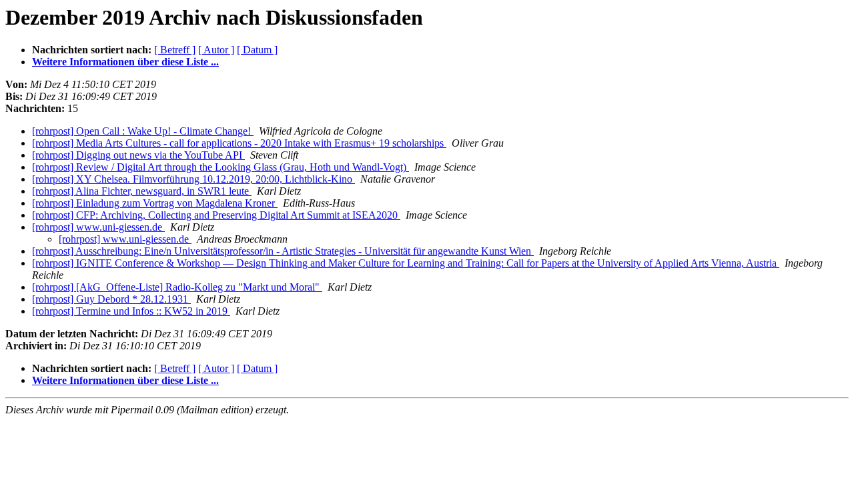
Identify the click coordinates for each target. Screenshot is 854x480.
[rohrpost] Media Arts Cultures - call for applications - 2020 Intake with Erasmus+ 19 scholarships (239, 143)
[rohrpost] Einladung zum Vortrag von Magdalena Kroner (155, 203)
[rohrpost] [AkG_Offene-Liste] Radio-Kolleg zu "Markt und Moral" (177, 287)
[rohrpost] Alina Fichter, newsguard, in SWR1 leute (142, 191)
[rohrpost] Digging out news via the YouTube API (138, 155)
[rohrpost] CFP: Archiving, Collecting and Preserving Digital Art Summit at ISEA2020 (216, 215)
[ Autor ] (216, 49)
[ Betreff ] (174, 49)
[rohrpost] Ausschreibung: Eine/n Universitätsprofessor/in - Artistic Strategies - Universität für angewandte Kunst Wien (283, 251)
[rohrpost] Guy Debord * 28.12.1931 (111, 299)
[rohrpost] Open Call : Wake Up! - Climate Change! (143, 131)
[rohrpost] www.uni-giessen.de (98, 227)
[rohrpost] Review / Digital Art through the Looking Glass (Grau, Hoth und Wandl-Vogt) (220, 167)
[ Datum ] (257, 49)
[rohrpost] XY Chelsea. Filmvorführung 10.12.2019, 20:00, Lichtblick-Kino (193, 179)
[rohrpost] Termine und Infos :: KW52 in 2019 (131, 311)
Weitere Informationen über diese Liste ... (125, 61)
